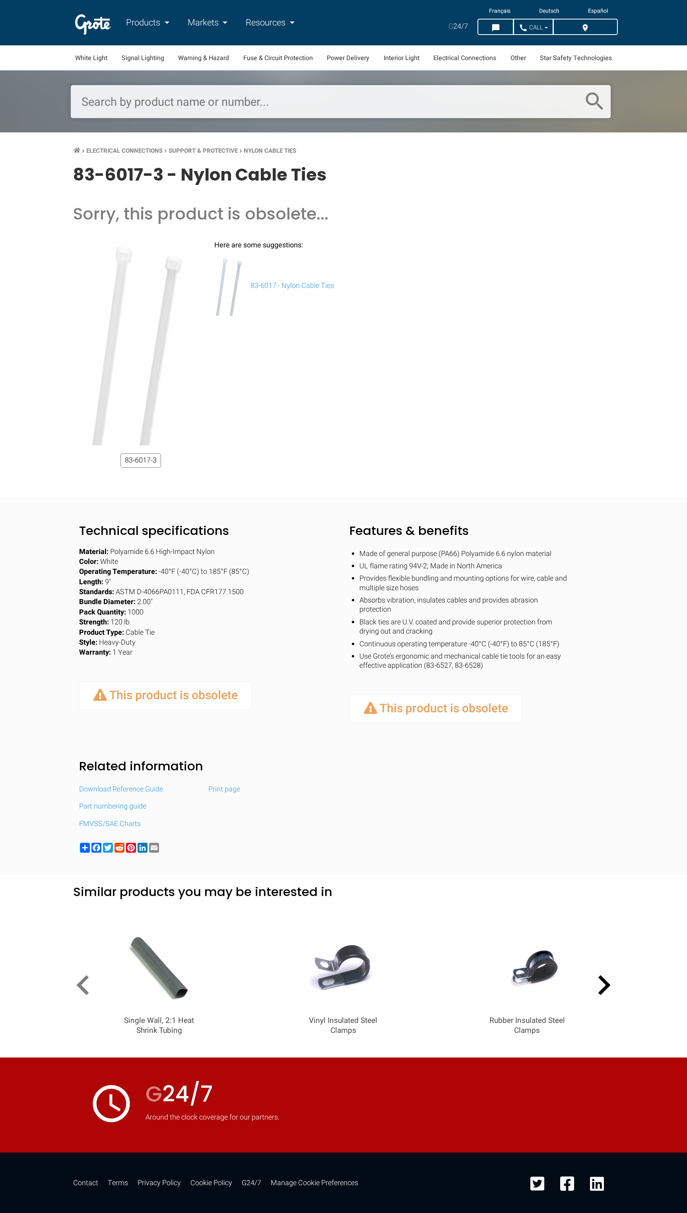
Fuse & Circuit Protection (278, 58)
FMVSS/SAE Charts (110, 823)
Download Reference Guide (121, 789)
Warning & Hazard (203, 58)
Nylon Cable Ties (270, 150)
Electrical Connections (464, 58)
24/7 (458, 26)
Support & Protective (203, 150)
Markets (204, 22)
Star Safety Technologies (576, 58)
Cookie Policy (211, 1183)
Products (144, 22)
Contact (85, 1183)
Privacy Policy (159, 1183)
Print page (224, 789)
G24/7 (251, 1183)
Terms (118, 1183)
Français (499, 11)
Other (518, 58)
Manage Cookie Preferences (314, 1183)
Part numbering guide (112, 806)
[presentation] (86, 986)
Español (598, 11)
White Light (91, 58)
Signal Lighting (143, 58)
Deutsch (549, 11)
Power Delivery (348, 58)
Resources (266, 22)
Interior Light (401, 58)
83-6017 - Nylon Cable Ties (291, 285)
